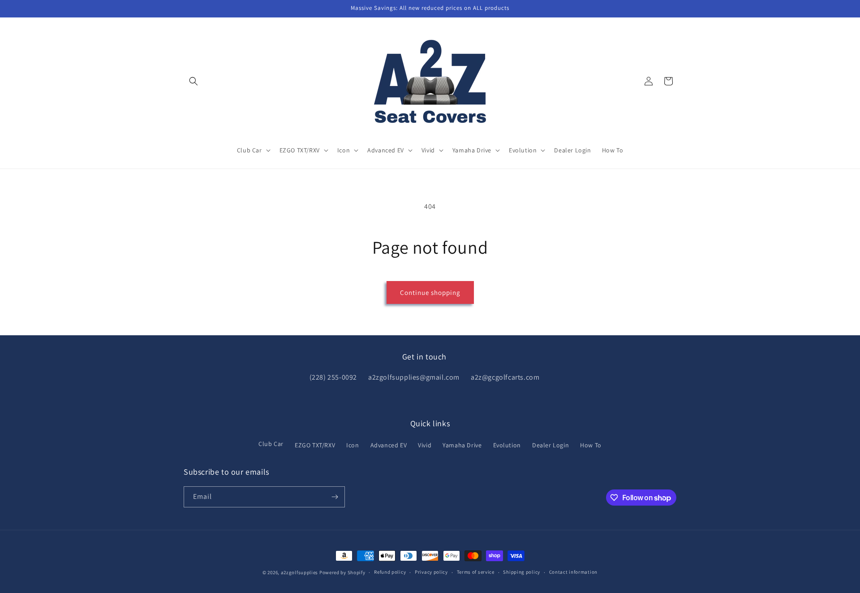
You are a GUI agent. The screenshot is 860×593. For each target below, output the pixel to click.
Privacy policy (431, 572)
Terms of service (475, 572)
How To (591, 445)
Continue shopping (430, 292)
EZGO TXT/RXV (315, 445)
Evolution (507, 445)
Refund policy (390, 572)
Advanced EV (388, 445)
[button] (193, 81)
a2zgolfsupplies (299, 572)
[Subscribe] (334, 496)
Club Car (271, 444)
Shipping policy (521, 572)
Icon (352, 445)
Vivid (424, 445)
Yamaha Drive (462, 445)
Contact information (573, 572)
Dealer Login (550, 445)
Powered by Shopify (342, 572)
